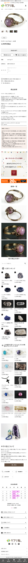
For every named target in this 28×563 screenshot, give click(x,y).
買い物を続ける (6, 83)
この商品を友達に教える (8, 81)
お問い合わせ (8, 55)
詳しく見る (14, 465)
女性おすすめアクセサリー (12, 67)
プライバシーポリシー (5, 554)
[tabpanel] (14, 20)
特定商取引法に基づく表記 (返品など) (12, 79)
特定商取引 (4, 551)
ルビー (8, 69)
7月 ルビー (9, 71)
